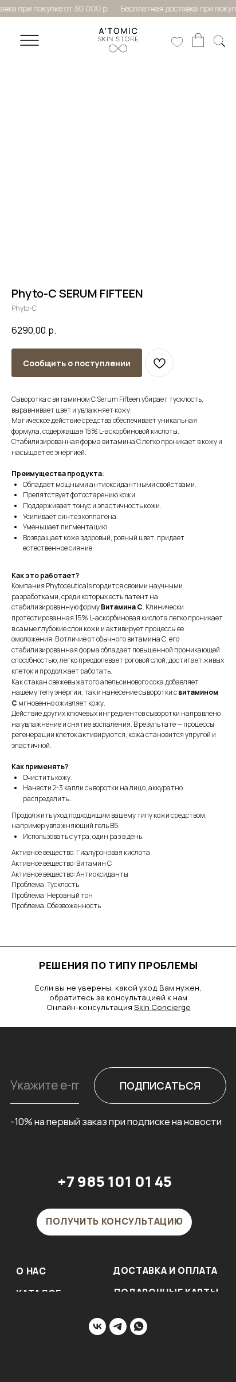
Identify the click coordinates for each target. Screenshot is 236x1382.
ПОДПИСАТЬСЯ (160, 1085)
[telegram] (118, 1326)
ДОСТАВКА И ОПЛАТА (165, 1271)
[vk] (97, 1326)
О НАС (31, 1271)
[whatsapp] (138, 1326)
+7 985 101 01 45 (114, 1181)
